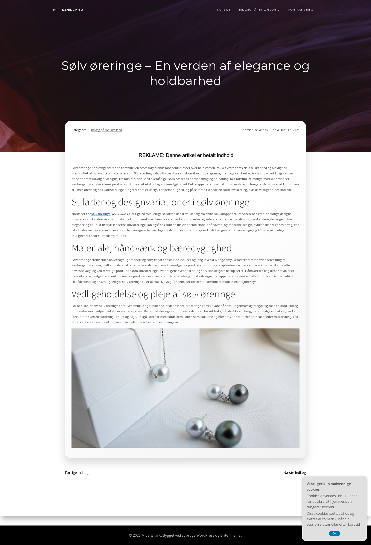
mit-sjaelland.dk (257, 130)
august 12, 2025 (288, 130)
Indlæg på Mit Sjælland (259, 9)
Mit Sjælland (68, 10)
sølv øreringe (101, 214)
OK (335, 533)
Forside (224, 9)
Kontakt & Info (300, 9)
